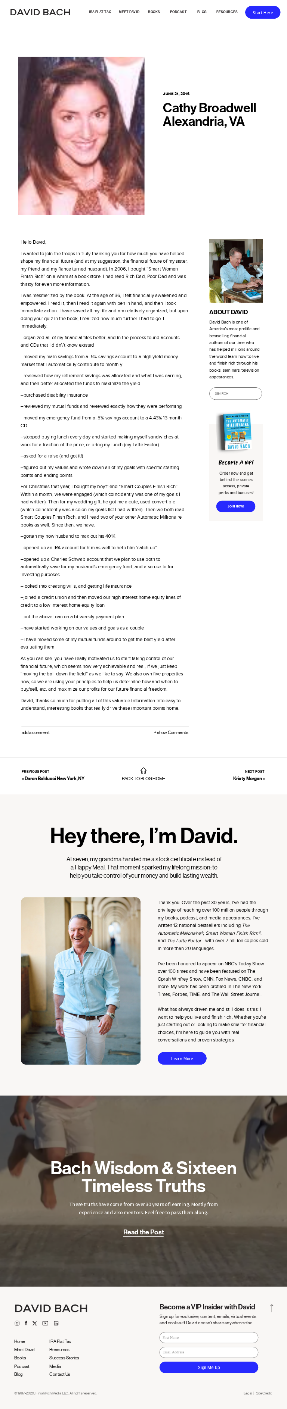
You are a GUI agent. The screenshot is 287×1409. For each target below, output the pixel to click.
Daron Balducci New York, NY (55, 779)
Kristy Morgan (247, 779)
